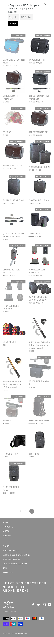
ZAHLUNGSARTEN (11, 550)
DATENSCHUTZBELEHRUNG (15, 563)
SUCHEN (6, 546)
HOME (5, 522)
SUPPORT (7, 535)
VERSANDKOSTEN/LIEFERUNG (16, 555)
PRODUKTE (8, 527)
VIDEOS (6, 531)
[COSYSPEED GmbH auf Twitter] (38, 604)
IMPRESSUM (8, 572)
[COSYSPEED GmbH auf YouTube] (49, 604)
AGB (5, 568)
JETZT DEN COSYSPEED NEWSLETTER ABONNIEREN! (25, 586)
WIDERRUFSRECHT (11, 559)
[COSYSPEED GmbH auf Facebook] (32, 604)
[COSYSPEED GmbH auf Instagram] (44, 604)
